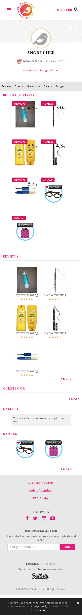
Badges (60, 86)
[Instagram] (44, 519)
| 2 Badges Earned (47, 70)
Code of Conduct (40, 490)
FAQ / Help (40, 498)
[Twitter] (35, 519)
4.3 (32, 107)
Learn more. (39, 610)
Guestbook (33, 86)
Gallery (48, 86)
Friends (19, 86)
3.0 (60, 107)
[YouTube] (53, 519)
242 (28, 70)
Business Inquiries (40, 483)
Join (67, 547)
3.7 (32, 183)
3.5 (32, 145)
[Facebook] (27, 519)
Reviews (6, 86)
